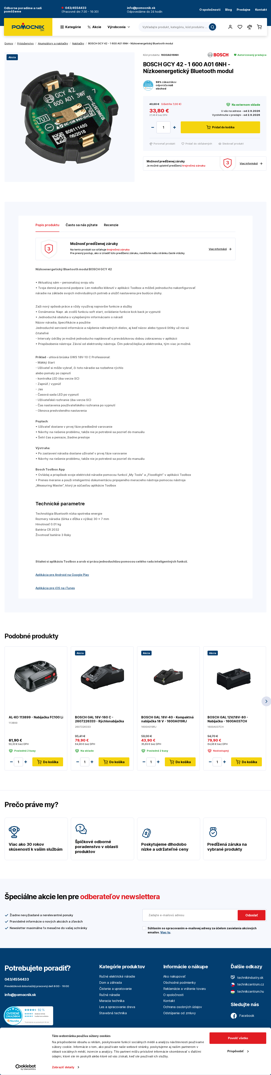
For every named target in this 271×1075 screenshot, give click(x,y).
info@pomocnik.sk (20, 995)
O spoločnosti (209, 9)
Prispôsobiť (235, 1051)
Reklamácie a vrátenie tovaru (184, 989)
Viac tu (165, 932)
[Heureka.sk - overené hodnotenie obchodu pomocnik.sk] (29, 1015)
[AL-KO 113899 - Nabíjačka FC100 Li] (36, 676)
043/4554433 (75, 8)
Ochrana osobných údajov (182, 1007)
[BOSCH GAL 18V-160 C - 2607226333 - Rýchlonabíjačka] (102, 676)
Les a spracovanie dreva (117, 1007)
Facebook (246, 1016)
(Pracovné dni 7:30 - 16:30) (80, 11)
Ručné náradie (109, 995)
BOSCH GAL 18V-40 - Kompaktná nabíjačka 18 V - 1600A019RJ (167, 719)
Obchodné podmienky (179, 983)
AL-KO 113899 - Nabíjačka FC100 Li (36, 717)
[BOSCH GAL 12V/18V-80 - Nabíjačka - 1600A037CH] (235, 676)
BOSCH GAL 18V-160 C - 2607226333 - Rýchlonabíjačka (99, 719)
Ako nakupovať (174, 976)
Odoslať (251, 915)
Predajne (243, 9)
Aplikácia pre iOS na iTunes (55, 588)
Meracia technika (111, 1001)
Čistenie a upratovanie (115, 989)
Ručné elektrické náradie (117, 976)
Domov (9, 43)
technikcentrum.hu (250, 991)
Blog (228, 9)
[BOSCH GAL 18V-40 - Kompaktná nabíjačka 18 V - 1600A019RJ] (168, 676)
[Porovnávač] (250, 27)
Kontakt (261, 9)
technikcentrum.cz (250, 984)
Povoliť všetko (238, 1038)
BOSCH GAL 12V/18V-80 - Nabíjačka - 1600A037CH (228, 719)
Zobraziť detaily (63, 1067)
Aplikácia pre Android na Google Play (62, 575)
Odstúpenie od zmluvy (179, 1013)
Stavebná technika (113, 1013)
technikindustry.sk (249, 978)
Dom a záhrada (110, 983)
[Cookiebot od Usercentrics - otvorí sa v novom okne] (25, 1067)
